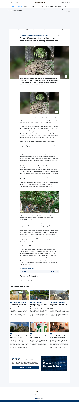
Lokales (14, 9)
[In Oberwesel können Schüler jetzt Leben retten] (39, 326)
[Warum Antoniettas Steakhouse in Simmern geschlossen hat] (59, 326)
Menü (11, 2)
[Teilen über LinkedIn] (53, 271)
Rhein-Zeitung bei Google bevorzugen (29, 268)
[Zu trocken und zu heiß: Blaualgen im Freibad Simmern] (39, 295)
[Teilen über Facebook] (51, 271)
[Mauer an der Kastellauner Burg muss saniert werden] (19, 326)
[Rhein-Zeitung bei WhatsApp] (35, 394)
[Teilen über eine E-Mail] (57, 271)
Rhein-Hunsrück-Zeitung (21, 9)
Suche (17, 2)
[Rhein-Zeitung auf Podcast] (42, 394)
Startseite (10, 9)
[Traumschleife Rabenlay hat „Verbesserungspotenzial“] (19, 295)
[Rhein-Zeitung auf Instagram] (40, 394)
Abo (63, 2)
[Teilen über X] (55, 271)
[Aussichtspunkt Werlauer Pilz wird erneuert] (59, 295)
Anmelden (68, 2)
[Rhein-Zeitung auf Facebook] (38, 394)
